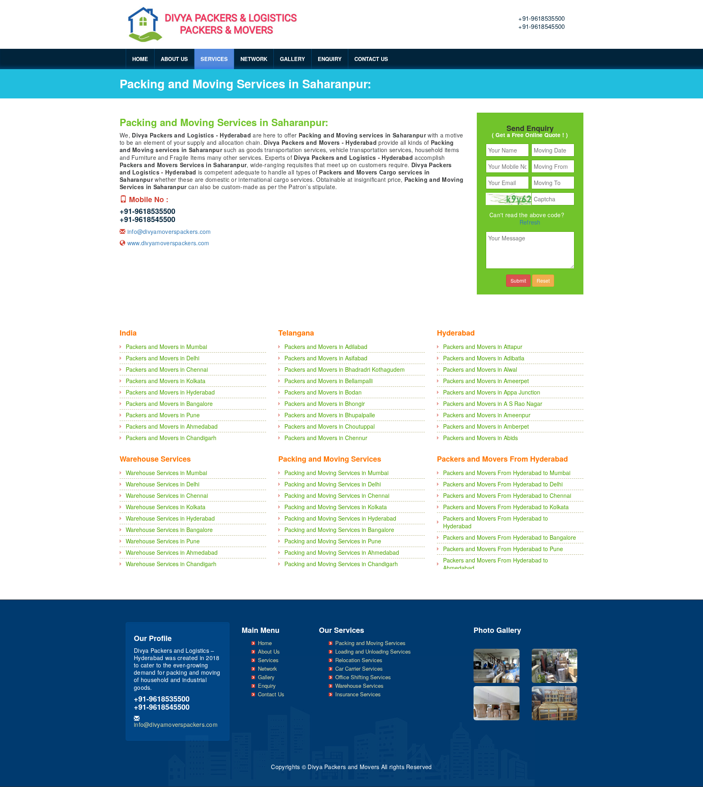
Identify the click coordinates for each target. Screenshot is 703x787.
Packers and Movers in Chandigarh (171, 438)
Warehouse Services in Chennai (167, 495)
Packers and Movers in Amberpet (486, 426)
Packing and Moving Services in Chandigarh (341, 564)
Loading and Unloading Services (373, 651)
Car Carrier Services (359, 668)
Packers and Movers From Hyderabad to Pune (503, 549)
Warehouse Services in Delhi (162, 484)
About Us (174, 59)
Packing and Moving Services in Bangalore (339, 529)
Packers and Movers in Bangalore (169, 403)
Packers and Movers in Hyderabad (170, 392)
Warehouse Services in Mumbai (166, 473)
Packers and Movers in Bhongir (324, 403)
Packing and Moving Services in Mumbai (336, 473)
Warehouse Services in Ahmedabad (172, 552)
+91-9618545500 (541, 26)
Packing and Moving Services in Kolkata (335, 507)
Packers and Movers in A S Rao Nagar (492, 403)
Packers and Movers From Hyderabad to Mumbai (506, 473)
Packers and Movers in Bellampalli (328, 381)
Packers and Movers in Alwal (480, 369)
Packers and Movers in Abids (480, 438)
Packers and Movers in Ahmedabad (172, 426)
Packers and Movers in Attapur (482, 346)
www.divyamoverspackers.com (168, 243)
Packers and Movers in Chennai (167, 369)
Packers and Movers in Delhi (162, 358)
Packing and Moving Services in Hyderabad (340, 518)
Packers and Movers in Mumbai (166, 346)
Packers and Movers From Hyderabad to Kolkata (506, 507)
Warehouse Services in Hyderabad (170, 518)
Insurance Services (358, 694)
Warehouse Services (359, 685)
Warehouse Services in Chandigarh (171, 564)
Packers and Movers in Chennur (325, 438)
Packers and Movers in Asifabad (325, 358)
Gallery (292, 59)
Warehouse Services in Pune (163, 541)
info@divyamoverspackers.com (169, 231)
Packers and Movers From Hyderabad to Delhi (503, 484)
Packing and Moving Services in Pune (332, 541)
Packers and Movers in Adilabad (325, 346)
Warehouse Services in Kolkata (165, 507)
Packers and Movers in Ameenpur (487, 415)
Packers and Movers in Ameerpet (486, 381)
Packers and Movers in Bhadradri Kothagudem (344, 369)
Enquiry (330, 59)
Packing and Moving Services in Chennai (336, 495)
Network (253, 59)
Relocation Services (358, 660)
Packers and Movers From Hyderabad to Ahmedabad (495, 564)
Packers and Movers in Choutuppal (329, 426)
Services (214, 59)
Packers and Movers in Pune (163, 415)
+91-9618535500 (541, 18)
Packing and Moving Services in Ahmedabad (341, 552)
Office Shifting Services (363, 677)
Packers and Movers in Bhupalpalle (329, 415)
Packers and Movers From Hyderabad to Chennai (507, 495)
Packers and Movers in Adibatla (483, 358)
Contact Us (371, 59)
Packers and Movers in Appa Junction (491, 392)
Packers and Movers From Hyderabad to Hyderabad (495, 522)
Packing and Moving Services (370, 643)
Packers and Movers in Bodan (323, 392)
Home (140, 59)
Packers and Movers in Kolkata (165, 381)
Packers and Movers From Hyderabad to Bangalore (509, 537)
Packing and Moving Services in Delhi (332, 484)
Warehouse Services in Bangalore (169, 529)
